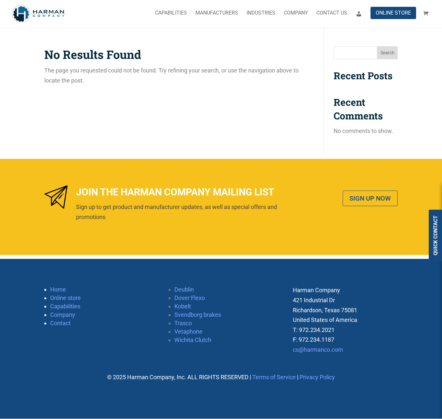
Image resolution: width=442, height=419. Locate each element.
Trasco (183, 323)
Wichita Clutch (192, 339)
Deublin (184, 289)
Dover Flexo (189, 297)
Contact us (331, 13)
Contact (60, 323)
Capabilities (171, 13)
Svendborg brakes (197, 314)
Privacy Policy (317, 377)
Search (387, 52)
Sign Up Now (370, 198)
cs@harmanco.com (318, 349)
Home (58, 289)
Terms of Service (274, 377)
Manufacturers (216, 13)
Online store (393, 13)
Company (296, 13)
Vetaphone (188, 331)
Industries (261, 13)
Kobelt (182, 306)
